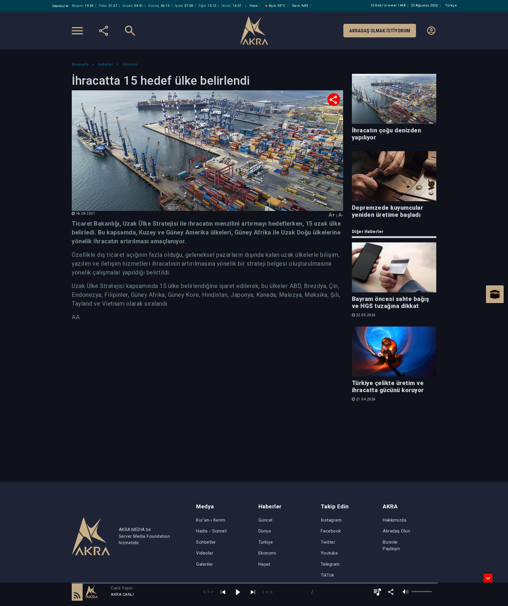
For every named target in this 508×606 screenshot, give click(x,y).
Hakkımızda (394, 520)
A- (340, 215)
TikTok (327, 575)
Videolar (204, 553)
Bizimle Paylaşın (391, 546)
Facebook (331, 531)
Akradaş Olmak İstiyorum (379, 31)
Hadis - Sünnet (211, 531)
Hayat (264, 564)
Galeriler (204, 564)
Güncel (265, 520)
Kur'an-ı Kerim (210, 520)
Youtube (329, 553)
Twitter (328, 542)
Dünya (264, 531)
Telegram (330, 564)
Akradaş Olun (396, 531)
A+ (332, 215)
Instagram (331, 520)
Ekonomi (267, 553)
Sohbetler (206, 542)
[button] (77, 592)
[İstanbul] (61, 6)
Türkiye (265, 542)
